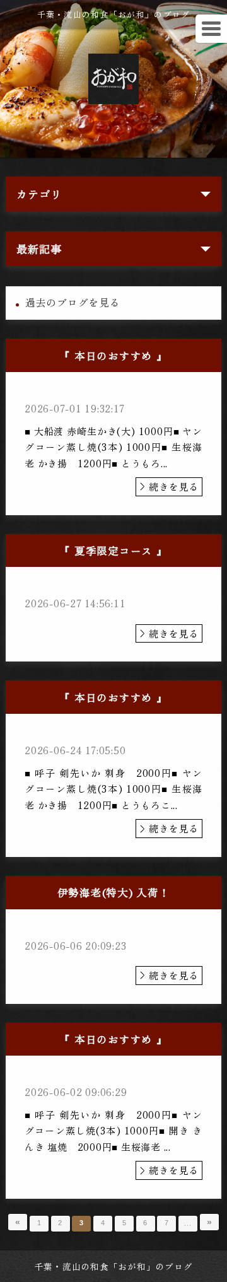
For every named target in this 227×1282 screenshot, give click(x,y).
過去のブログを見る (72, 302)
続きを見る (174, 486)
